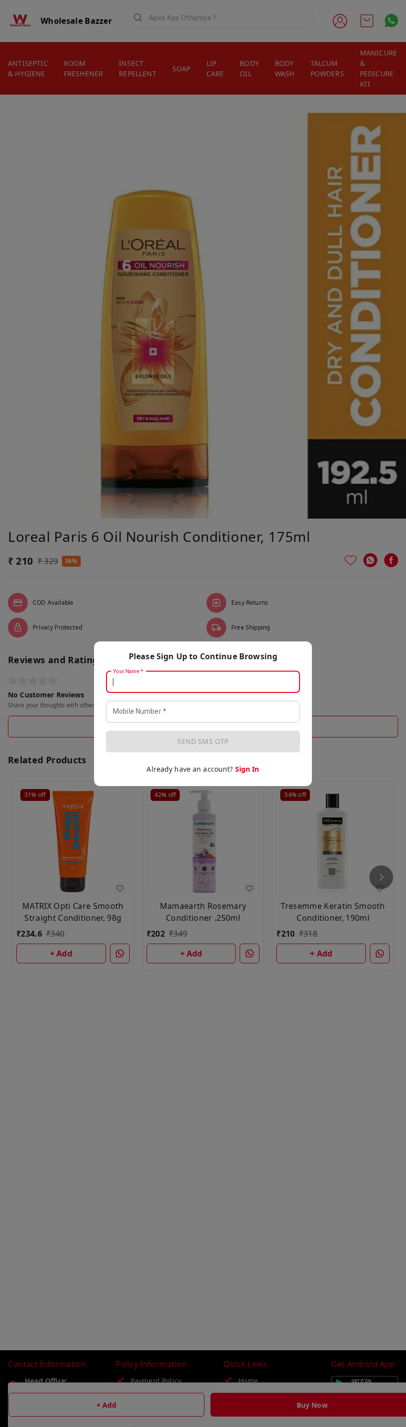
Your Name (128, 671)
